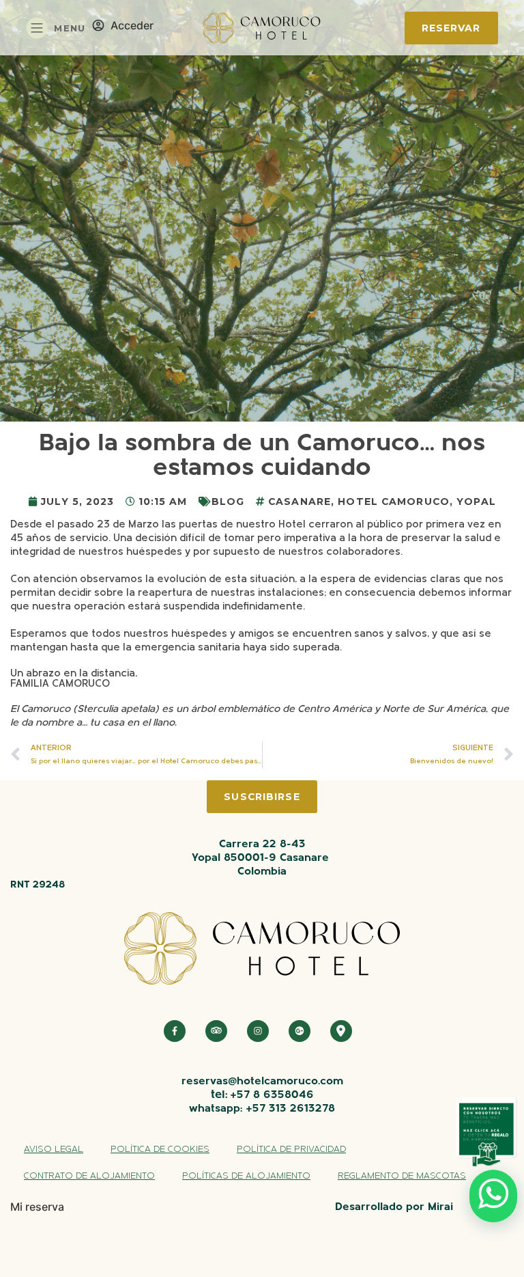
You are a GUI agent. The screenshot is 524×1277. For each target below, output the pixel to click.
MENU (69, 28)
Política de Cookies (160, 1149)
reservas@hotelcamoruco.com (262, 1081)
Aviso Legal (53, 1149)
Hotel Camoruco (394, 501)
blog (228, 501)
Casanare (299, 501)
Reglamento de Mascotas (402, 1176)
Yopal (476, 501)
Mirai (440, 1207)
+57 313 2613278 (290, 1108)
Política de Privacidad (291, 1149)
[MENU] (37, 28)
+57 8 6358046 (272, 1095)
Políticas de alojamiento (246, 1176)
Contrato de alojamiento (89, 1176)
